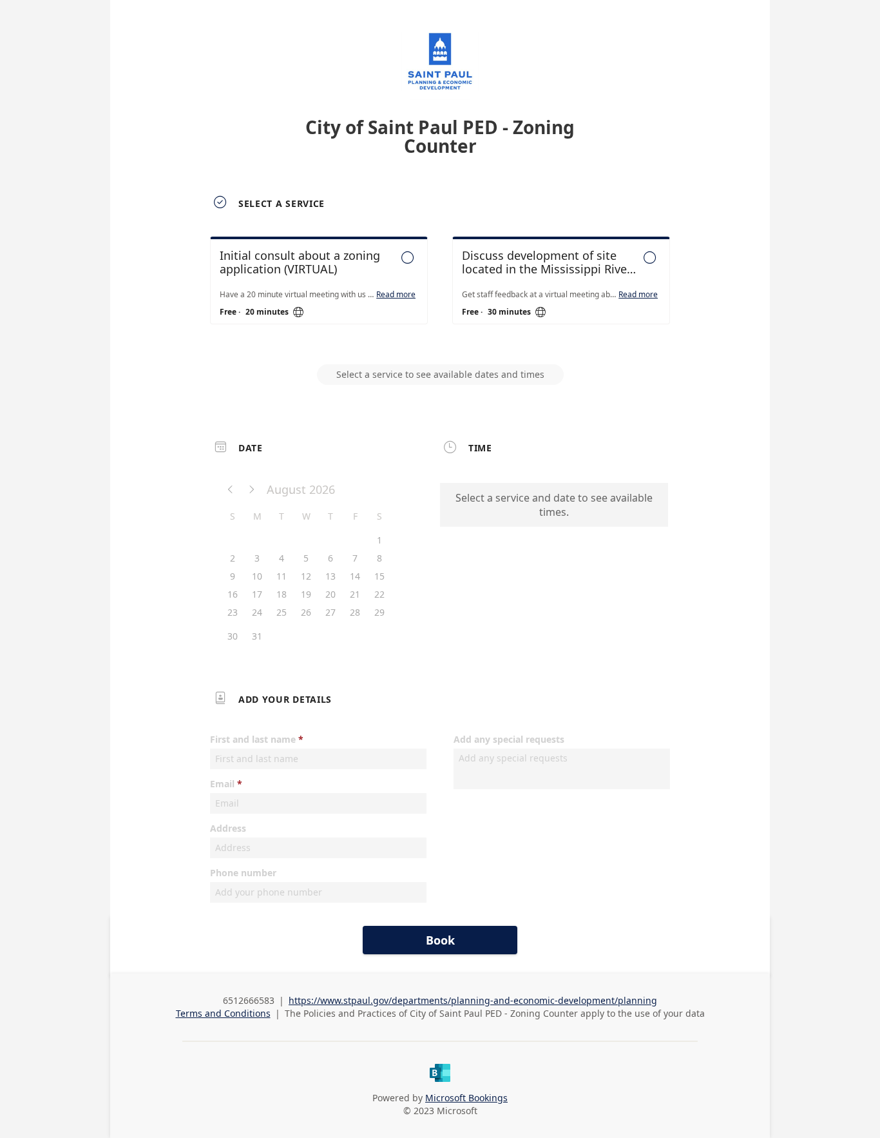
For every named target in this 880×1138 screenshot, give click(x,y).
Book (440, 940)
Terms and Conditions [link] (223, 1013)
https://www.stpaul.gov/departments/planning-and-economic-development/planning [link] (473, 1000)
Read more (396, 294)
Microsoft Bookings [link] (466, 1098)
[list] (440, 292)
